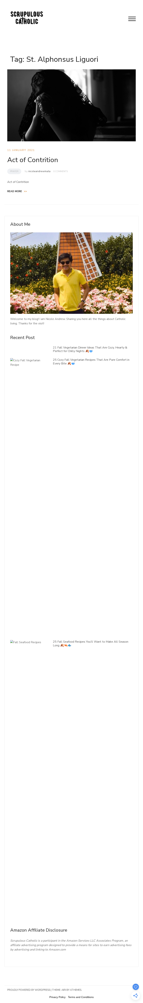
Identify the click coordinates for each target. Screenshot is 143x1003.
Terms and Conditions (81, 997)
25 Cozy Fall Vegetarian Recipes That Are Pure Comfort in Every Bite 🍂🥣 (91, 361)
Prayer (14, 171)
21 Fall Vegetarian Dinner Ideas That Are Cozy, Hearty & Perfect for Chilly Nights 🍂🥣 (90, 349)
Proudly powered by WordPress (28, 990)
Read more (17, 191)
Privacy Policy (57, 997)
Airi (63, 990)
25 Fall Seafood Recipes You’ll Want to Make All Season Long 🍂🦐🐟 (90, 643)
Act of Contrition (32, 160)
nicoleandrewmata (39, 171)
